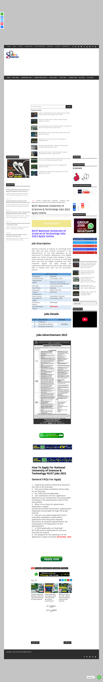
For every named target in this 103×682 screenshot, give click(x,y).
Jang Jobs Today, (59, 216)
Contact (21, 46)
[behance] (90, 46)
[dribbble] (84, 46)
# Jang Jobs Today (47, 568)
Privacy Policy (28, 46)
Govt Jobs (15, 77)
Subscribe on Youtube (80, 252)
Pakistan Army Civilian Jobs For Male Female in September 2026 (88, 293)
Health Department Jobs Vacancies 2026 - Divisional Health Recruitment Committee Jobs (51, 598)
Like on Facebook (79, 239)
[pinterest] (78, 46)
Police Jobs (53, 77)
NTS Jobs (81, 77)
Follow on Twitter (79, 242)
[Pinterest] (2, 23)
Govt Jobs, (52, 216)
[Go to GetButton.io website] (99, 680)
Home (8, 46)
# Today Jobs (64, 568)
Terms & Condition (40, 46)
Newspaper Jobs (27, 77)
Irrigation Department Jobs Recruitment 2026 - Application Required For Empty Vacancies (37, 597)
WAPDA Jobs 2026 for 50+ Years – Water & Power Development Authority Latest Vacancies (64, 598)
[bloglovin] (81, 46)
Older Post (67, 642)
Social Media (65, 46)
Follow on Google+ (80, 245)
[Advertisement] (48, 11)
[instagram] (92, 46)
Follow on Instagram (80, 249)
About (14, 46)
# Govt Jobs (38, 568)
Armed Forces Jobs (41, 77)
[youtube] (87, 46)
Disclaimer (50, 46)
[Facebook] (2, 17)
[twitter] (75, 46)
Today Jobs (62, 200)
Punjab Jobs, (66, 216)
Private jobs (73, 77)
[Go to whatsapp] (99, 677)
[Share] (2, 26)
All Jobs (90, 77)
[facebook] (73, 46)
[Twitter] (2, 20)
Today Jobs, (34, 218)
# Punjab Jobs (56, 568)
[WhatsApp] (2, 14)
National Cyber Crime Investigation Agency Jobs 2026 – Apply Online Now (88, 287)
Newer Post (35, 642)
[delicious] (95, 46)
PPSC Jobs (63, 77)
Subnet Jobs (19, 652)
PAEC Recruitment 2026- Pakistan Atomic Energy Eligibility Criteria (87, 272)
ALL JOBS (57, 46)
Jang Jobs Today (46, 200)
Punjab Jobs (55, 200)
